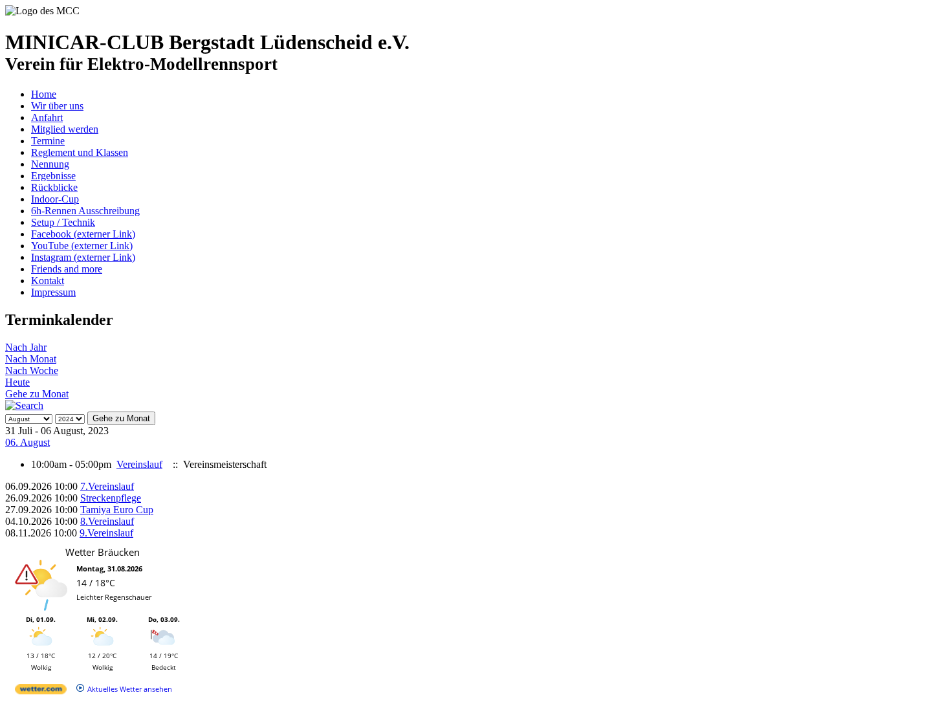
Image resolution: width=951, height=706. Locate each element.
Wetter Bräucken (102, 552)
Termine (48, 140)
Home (43, 94)
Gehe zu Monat (37, 393)
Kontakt (47, 280)
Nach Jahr (26, 347)
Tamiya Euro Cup (116, 509)
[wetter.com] (41, 691)
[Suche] (24, 405)
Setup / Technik (63, 222)
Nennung (50, 164)
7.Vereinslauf (107, 486)
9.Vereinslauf (106, 532)
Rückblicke (54, 187)
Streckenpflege (110, 497)
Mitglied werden (64, 129)
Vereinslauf (139, 464)
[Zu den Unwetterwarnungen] (44, 608)
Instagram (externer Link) (83, 257)
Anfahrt (47, 117)
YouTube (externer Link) (82, 245)
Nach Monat (30, 358)
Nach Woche (31, 370)
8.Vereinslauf (107, 521)
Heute (17, 382)
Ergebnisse (53, 175)
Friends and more (66, 268)
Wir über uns (57, 105)
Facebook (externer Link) (83, 233)
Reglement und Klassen (79, 152)
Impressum (53, 292)
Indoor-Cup (55, 198)
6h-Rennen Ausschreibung (85, 210)
